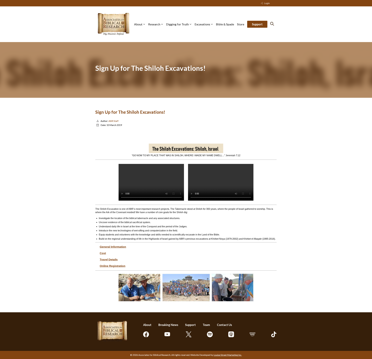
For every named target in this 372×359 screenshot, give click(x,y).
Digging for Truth (177, 24)
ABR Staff (114, 121)
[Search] (272, 23)
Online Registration (112, 265)
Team (206, 325)
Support (257, 24)
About (138, 24)
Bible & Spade (225, 24)
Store (240, 24)
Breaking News (168, 325)
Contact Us (224, 325)
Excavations (202, 24)
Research (154, 24)
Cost (103, 253)
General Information (113, 246)
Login (267, 3)
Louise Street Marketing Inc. (228, 354)
